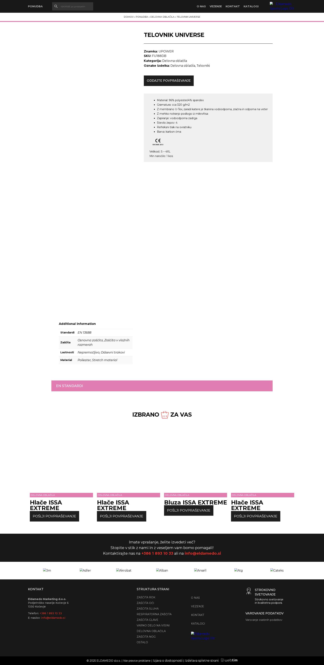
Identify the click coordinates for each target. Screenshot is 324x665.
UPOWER (166, 51)
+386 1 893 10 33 (157, 553)
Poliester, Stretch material (97, 360)
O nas (201, 6)
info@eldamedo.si (203, 553)
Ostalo (142, 642)
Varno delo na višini (153, 625)
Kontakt (233, 6)
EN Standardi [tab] (69, 386)
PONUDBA (35, 6)
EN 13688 (84, 332)
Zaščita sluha (148, 608)
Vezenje (216, 6)
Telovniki (203, 65)
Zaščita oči (145, 603)
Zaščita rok (146, 597)
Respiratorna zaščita (154, 614)
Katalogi (251, 6)
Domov (129, 16)
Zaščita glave (147, 620)
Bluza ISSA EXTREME (195, 502)
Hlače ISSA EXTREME (46, 505)
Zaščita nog (146, 636)
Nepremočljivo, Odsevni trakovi (101, 352)
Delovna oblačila (162, 16)
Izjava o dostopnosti (167, 660)
